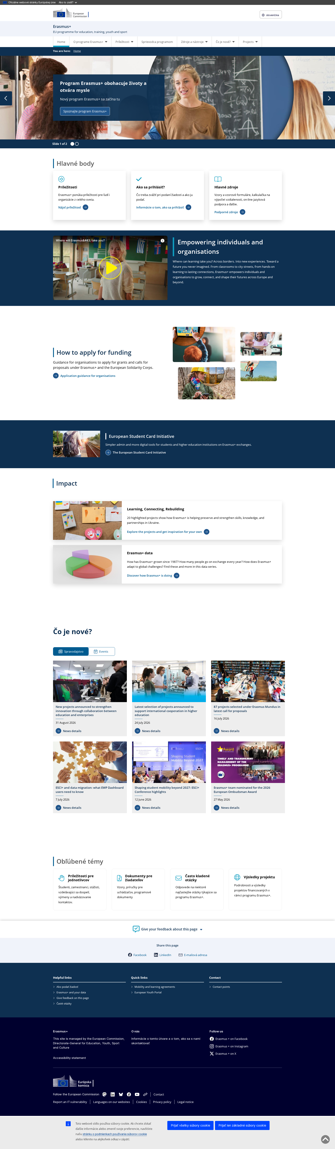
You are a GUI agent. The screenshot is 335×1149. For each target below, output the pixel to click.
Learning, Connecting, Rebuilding (155, 509)
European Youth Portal (148, 992)
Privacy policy (162, 1102)
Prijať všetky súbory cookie (190, 1125)
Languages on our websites (111, 1102)
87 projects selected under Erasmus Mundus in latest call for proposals (247, 709)
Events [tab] (103, 651)
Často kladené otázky (197, 878)
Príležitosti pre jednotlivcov (81, 878)
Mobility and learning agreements (155, 986)
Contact (159, 1094)
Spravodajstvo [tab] (73, 651)
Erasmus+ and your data (71, 992)
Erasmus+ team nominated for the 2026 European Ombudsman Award (242, 790)
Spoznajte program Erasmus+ (85, 111)
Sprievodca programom (157, 42)
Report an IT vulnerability (70, 1102)
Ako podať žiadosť (67, 986)
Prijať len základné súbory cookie (242, 1125)
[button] (137, 955)
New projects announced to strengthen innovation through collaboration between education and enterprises (86, 711)
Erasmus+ (60, 1031)
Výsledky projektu (259, 877)
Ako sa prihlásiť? (150, 187)
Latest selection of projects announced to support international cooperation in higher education (166, 711)
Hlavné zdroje (226, 187)
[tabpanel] (169, 738)
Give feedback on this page (73, 998)
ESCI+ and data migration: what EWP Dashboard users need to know (90, 790)
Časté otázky (64, 1003)
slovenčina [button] (272, 15)
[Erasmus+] (73, 13)
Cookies (141, 1102)
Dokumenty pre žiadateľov (138, 878)
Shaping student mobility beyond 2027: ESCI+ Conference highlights (167, 790)
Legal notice (185, 1102)
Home (61, 42)
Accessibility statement (69, 1058)
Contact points (221, 986)
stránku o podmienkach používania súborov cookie (115, 1134)
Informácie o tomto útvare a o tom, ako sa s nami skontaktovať (165, 1041)
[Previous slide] (6, 98)
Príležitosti (67, 187)
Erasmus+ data (140, 553)
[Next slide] (329, 98)
